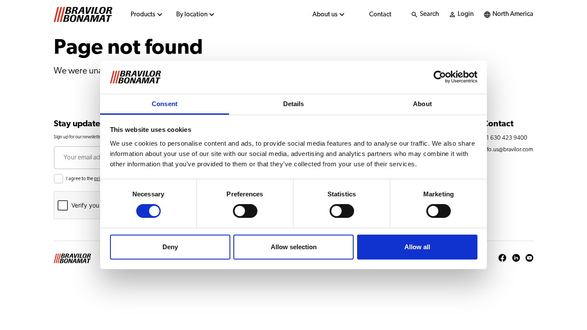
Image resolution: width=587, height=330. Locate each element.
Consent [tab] (164, 103)
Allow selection (294, 247)
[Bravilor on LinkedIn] (516, 258)
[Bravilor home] (83, 14)
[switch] (245, 211)
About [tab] (422, 103)
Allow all (417, 247)
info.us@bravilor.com (508, 150)
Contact (380, 14)
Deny (170, 247)
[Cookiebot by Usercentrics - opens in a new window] (439, 76)
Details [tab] (293, 103)
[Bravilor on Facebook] (502, 258)
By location (192, 14)
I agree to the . (95, 178)
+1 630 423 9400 (505, 138)
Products (143, 14)
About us (324, 14)
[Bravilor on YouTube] (529, 258)
